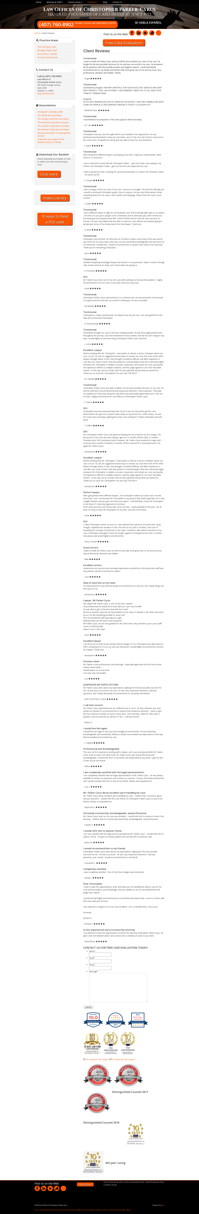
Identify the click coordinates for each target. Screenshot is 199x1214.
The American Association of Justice (53, 122)
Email (92, 958)
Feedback (92, 2)
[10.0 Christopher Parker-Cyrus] (93, 1027)
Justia (158, 33)
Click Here (49, 174)
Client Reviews (69, 1210)
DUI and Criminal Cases (47, 57)
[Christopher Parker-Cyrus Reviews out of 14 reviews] (115, 1027)
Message (93, 971)
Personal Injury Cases (46, 47)
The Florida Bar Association (49, 115)
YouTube (145, 33)
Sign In (129, 1210)
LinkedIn (138, 33)
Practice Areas (74, 2)
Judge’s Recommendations (85, 1210)
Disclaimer (113, 1210)
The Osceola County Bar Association (53, 126)
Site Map (122, 1210)
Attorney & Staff (54, 2)
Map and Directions (46, 93)
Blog (105, 2)
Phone (92, 964)
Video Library (55, 197)
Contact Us (117, 2)
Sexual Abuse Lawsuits (47, 54)
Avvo (152, 33)
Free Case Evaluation (124, 42)
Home (38, 2)
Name (92, 951)
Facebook (132, 33)
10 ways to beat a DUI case (55, 219)
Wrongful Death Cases (47, 50)
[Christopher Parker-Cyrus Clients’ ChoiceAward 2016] (138, 1027)
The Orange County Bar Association (53, 119)
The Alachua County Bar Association (53, 129)
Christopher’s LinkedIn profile (50, 112)
